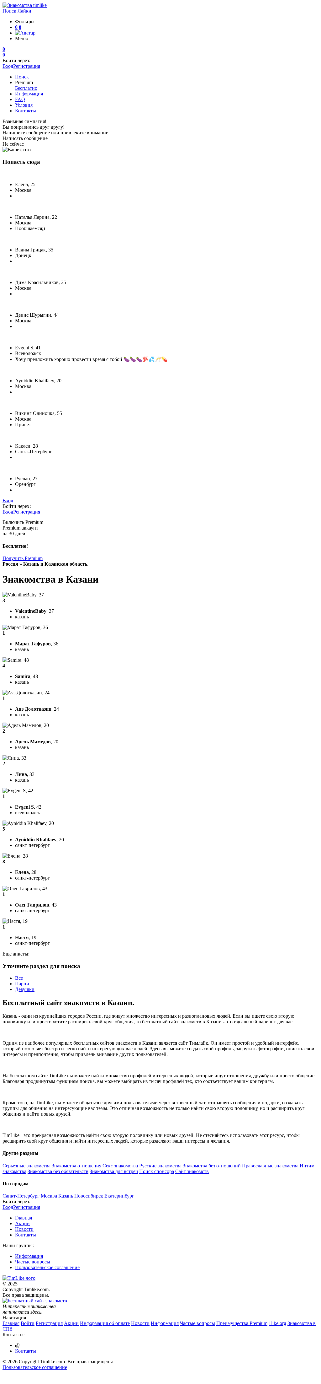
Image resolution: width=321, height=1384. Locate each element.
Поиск (9, 10)
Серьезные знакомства (26, 1165)
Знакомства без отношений (212, 1165)
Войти (27, 1323)
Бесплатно (26, 88)
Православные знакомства (270, 1165)
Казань (65, 1195)
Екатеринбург (119, 1195)
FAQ (20, 99)
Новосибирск (88, 1195)
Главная (23, 1217)
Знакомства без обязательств (58, 1171)
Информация (29, 93)
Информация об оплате (105, 1323)
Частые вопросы (32, 1261)
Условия (24, 105)
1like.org (277, 1323)
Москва (49, 1195)
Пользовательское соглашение (47, 1267)
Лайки (24, 10)
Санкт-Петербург (21, 1195)
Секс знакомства (120, 1165)
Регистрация (26, 66)
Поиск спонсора (156, 1171)
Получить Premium (23, 558)
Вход (8, 66)
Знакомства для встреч (114, 1171)
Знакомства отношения (76, 1165)
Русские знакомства (160, 1165)
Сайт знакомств (192, 1171)
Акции (22, 1223)
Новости (24, 1229)
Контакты (25, 110)
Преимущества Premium (241, 1323)
